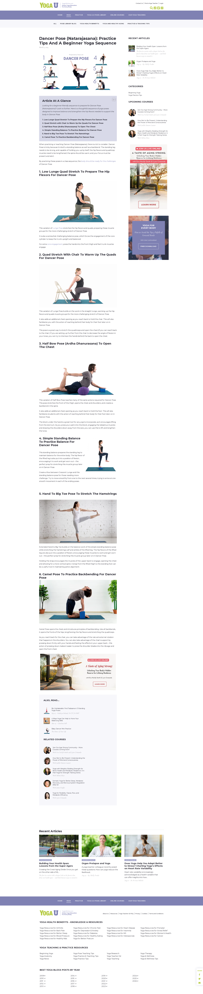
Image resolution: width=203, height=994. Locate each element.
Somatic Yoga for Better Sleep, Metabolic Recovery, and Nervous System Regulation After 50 (69, 783)
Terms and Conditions (156, 913)
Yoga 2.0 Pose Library (96, 15)
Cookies (144, 913)
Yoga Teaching (113, 959)
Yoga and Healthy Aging (113, 23)
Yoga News (44, 959)
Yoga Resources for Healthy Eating (88, 936)
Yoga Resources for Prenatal (152, 928)
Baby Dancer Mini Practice (61, 729)
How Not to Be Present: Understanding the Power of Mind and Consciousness (69, 759)
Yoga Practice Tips (135, 95)
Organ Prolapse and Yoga (145, 61)
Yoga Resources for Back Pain (52, 931)
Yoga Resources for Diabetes (85, 933)
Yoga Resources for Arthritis (51, 928)
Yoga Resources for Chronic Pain (87, 928)
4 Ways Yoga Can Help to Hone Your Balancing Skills (65, 720)
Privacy (137, 913)
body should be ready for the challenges (98, 161)
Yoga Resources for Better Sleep (53, 933)
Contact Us (139, 3)
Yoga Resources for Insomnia (119, 931)
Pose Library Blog (68, 23)
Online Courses (117, 15)
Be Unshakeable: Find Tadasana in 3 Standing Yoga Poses (68, 709)
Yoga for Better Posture (83, 939)
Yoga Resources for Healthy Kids (53, 939)
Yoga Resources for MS (116, 933)
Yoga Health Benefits (89, 23)
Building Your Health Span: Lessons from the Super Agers (151, 47)
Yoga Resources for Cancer (151, 936)
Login (161, 3)
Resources (113, 913)
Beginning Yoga (134, 93)
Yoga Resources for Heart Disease (121, 928)
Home (60, 15)
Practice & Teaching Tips (139, 23)
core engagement (55, 244)
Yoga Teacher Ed (114, 956)
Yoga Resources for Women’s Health (155, 933)
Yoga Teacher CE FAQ (126, 913)
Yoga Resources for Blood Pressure (54, 936)
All (55, 23)
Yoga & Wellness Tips (149, 959)
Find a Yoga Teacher (151, 3)
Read (69, 15)
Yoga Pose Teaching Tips (83, 953)
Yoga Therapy (146, 953)
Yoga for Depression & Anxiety (85, 931)
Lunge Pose (58, 228)
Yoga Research (113, 953)
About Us (106, 913)
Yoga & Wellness (147, 956)
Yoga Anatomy (46, 956)
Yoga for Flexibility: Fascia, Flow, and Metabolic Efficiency (66, 794)
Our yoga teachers (136, 15)
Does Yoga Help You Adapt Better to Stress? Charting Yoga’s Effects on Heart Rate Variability (151, 73)
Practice (79, 15)
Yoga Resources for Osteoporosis (120, 936)
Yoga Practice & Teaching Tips (85, 956)
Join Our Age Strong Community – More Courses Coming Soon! (68, 748)
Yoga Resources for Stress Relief (153, 931)
